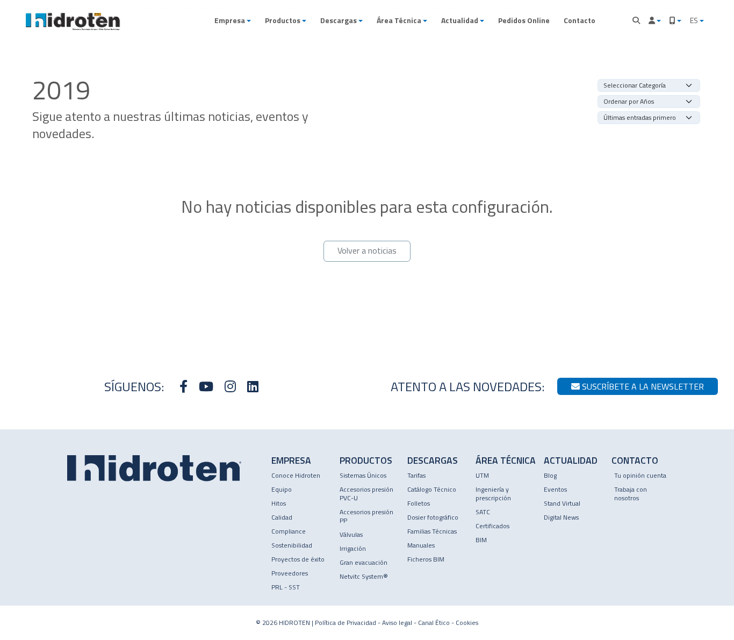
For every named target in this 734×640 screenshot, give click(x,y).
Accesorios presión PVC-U (366, 493)
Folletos (418, 503)
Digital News (561, 517)
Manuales (421, 545)
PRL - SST (285, 587)
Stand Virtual (562, 503)
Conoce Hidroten (295, 475)
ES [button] (695, 20)
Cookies (467, 622)
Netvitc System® (364, 576)
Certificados (492, 526)
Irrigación (353, 548)
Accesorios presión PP (366, 516)
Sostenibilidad (291, 545)
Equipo (281, 489)
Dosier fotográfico (432, 517)
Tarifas (416, 475)
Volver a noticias (367, 250)
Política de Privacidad (345, 622)
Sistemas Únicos (363, 475)
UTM (482, 475)
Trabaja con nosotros (630, 493)
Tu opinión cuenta (640, 475)
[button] (232, 20)
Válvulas (351, 534)
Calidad (281, 517)
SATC (483, 512)
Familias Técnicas (432, 531)
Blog (550, 475)
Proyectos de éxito (298, 559)
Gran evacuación (363, 562)
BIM (481, 540)
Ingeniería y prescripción (493, 493)
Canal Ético (434, 622)
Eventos (555, 489)
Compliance (288, 531)
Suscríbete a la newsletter (642, 386)
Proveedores (289, 573)
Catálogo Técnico (431, 489)
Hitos (278, 503)
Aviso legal (397, 622)
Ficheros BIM (425, 559)
